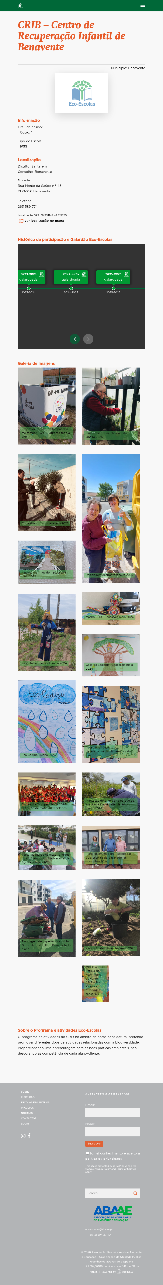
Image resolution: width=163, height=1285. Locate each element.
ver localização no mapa (44, 220)
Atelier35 (127, 1272)
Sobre (25, 1092)
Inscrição (28, 1097)
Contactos (28, 1118)
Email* (90, 1105)
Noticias (27, 1113)
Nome (90, 1124)
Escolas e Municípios (35, 1102)
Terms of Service (126, 1169)
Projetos (27, 1108)
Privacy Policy (102, 1169)
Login (25, 1124)
